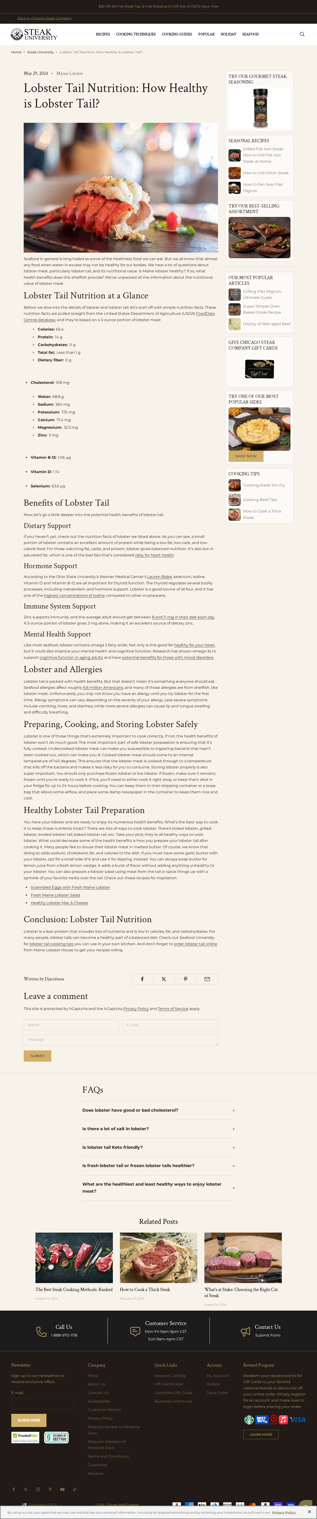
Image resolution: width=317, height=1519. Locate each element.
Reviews (95, 1473)
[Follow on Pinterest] (50, 1489)
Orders (213, 1384)
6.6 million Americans (103, 687)
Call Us (64, 1327)
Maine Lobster (69, 73)
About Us (96, 1384)
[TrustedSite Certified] (25, 1437)
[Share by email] (207, 979)
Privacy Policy (136, 1008)
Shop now (246, 456)
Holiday (228, 34)
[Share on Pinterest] (185, 979)
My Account (218, 1375)
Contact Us (268, 1327)
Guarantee (97, 1465)
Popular (206, 34)
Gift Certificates (168, 1384)
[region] (158, 1512)
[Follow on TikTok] (74, 1489)
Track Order (217, 1393)
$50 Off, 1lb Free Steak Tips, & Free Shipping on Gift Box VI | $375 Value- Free (158, 6)
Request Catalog (170, 1375)
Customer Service (104, 1409)
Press (93, 1375)
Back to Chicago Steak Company (45, 18)
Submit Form (267, 1335)
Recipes (103, 34)
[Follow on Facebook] (13, 1489)
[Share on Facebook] (142, 979)
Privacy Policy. (284, 1512)
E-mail (17, 1393)
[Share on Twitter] (164, 979)
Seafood (250, 34)
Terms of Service (173, 1008)
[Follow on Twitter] (25, 1489)
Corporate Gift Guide (173, 1393)
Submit (38, 1056)
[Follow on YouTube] (62, 1489)
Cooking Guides (177, 34)
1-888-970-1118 (64, 1335)
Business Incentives (173, 1401)
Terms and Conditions (108, 1456)
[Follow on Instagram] (38, 1489)
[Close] (309, 1512)
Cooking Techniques (136, 34)
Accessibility (99, 1401)
